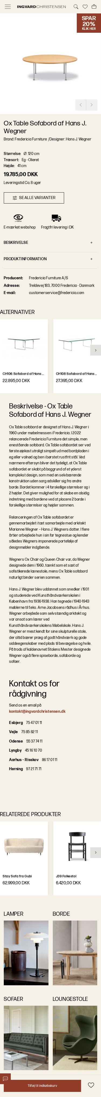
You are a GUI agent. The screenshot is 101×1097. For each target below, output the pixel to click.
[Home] (42, 6)
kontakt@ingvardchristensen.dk (37, 711)
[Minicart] (94, 6)
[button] (50, 63)
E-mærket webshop (20, 227)
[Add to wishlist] (91, 1085)
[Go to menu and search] (8, 6)
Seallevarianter (37, 197)
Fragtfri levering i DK (57, 227)
